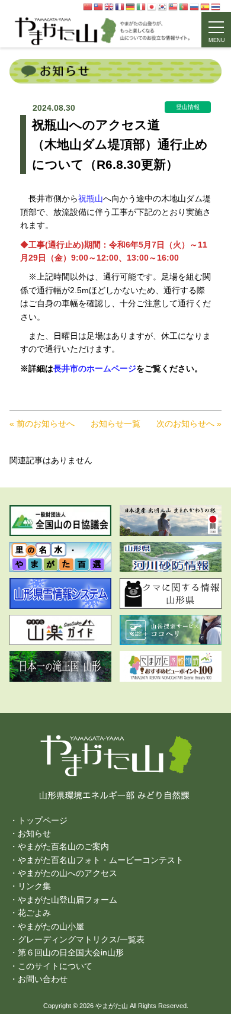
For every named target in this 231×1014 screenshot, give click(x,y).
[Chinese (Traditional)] (99, 6)
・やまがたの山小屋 (46, 926)
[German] (131, 6)
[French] (120, 6)
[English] (109, 6)
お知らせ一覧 (115, 423)
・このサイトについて (50, 966)
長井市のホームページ (94, 368)
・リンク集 (30, 886)
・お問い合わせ (38, 979)
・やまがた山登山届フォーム (63, 899)
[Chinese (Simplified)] (88, 6)
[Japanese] (152, 6)
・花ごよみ (30, 912)
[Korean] (163, 6)
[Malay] (173, 6)
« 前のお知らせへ (42, 423)
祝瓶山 (90, 198)
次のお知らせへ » (189, 423)
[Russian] (195, 6)
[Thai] (216, 6)
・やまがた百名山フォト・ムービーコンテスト (96, 860)
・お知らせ (30, 833)
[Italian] (141, 6)
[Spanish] (205, 6)
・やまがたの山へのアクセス (63, 873)
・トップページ (38, 820)
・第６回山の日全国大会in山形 (66, 952)
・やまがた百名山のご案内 (59, 846)
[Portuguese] (184, 6)
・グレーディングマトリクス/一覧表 (77, 939)
